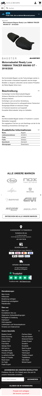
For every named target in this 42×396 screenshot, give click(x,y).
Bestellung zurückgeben (21, 269)
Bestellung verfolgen (9, 299)
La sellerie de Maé (8, 355)
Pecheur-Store (27, 334)
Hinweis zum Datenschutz (11, 327)
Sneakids (25, 346)
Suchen (11, 8)
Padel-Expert (6, 364)
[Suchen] (7, 8)
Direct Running (7, 336)
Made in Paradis (7, 357)
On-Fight (5, 362)
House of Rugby (7, 353)
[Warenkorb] (40, 2)
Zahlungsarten (7, 322)
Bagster (9, 58)
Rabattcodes (6, 303)
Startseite (5, 20)
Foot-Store (5, 343)
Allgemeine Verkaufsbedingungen (13, 315)
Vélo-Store (25, 360)
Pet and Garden (27, 336)
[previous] (1, 195)
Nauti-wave (5, 360)
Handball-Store (7, 350)
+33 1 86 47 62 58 (21, 239)
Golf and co (5, 348)
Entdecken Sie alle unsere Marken (21, 216)
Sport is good (26, 348)
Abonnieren (32, 379)
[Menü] (2, 8)
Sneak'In (25, 343)
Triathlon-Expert (27, 355)
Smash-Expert (27, 341)
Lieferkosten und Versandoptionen (13, 324)
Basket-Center (7, 334)
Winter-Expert (26, 362)
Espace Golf (6, 341)
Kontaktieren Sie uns (21, 233)
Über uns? (5, 310)
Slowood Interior (27, 339)
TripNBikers (26, 357)
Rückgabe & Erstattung (10, 317)
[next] (40, 195)
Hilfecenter (5, 296)
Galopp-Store (6, 346)
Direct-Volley (6, 339)
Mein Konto (5, 294)
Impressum (5, 320)
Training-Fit (26, 350)
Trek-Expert (26, 353)
